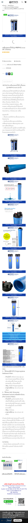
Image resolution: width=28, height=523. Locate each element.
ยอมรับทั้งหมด (17, 520)
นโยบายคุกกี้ (12, 517)
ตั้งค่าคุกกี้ (9, 520)
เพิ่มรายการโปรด (7, 61)
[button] (21, 2)
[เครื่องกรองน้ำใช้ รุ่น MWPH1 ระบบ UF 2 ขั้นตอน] (14, 25)
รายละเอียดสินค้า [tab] (7, 82)
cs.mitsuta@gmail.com (15, 491)
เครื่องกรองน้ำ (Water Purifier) (14, 65)
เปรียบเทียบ (18, 61)
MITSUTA (8, 68)
